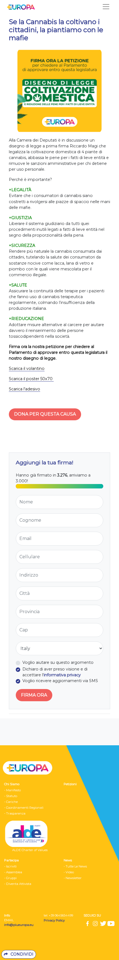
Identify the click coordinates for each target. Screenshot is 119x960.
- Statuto (10, 796)
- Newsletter (73, 878)
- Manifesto (12, 790)
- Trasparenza (14, 813)
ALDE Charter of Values (30, 850)
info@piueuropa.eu (18, 925)
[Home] (19, 6)
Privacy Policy (55, 920)
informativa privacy (62, 674)
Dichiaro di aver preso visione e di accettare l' (54, 672)
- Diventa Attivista (17, 884)
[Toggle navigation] (106, 6)
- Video (69, 872)
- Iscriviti (10, 866)
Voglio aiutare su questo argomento (58, 662)
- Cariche (11, 802)
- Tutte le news (75, 866)
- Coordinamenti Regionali (23, 808)
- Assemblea (13, 872)
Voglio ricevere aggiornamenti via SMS (60, 680)
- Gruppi (10, 878)
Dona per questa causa (45, 414)
